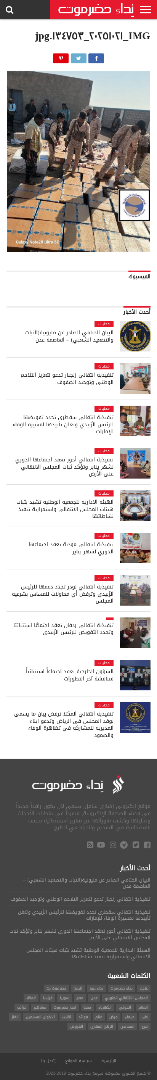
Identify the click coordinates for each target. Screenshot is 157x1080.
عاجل (144, 988)
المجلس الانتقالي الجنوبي (126, 997)
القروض (76, 1026)
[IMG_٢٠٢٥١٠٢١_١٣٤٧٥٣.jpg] (78, 250)
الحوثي (125, 1007)
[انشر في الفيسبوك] (96, 56)
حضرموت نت (56, 988)
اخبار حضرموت (65, 1007)
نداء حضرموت (122, 988)
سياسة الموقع (78, 1061)
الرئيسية (108, 1061)
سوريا (64, 997)
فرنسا (48, 997)
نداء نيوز (96, 988)
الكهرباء (105, 1007)
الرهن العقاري (101, 1026)
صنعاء (130, 1016)
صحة (87, 1007)
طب (145, 1016)
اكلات (66, 1016)
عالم (98, 1016)
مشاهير (40, 1007)
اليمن (78, 988)
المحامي (127, 1026)
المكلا (31, 997)
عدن (94, 997)
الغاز (15, 1016)
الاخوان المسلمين (40, 1016)
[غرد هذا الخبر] (78, 56)
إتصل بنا (48, 1061)
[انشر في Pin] (61, 56)
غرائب (21, 1007)
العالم (143, 1007)
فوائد (83, 1016)
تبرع (145, 1026)
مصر (80, 997)
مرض (113, 1016)
